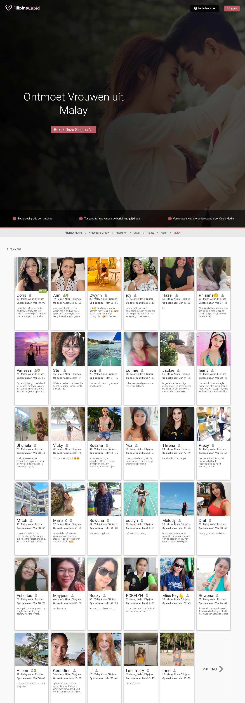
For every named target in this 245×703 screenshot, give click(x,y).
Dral (202, 520)
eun (92, 370)
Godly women (60, 608)
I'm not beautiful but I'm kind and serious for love (140, 610)
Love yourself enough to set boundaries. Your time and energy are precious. (139, 461)
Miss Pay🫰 (173, 595)
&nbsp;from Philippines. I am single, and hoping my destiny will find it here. (31, 611)
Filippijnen (121, 232)
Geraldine (61, 670)
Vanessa (24, 370)
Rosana (96, 445)
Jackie (168, 370)
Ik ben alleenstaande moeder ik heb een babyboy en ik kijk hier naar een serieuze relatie (213, 611)
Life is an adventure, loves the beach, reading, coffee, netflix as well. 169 (68, 386)
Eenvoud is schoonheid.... (101, 608)
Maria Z (60, 520)
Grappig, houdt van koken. (212, 533)
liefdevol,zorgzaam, (136, 533)
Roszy (94, 595)
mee (166, 670)
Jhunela (24, 445)
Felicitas (24, 595)
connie (132, 370)
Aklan (164, 232)
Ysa (129, 445)
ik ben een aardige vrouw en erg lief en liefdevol (140, 384)
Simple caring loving (99, 533)
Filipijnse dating (74, 232)
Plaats (150, 232)
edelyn (132, 520)
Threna (168, 445)
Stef (57, 370)
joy (128, 295)
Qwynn (95, 295)
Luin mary (135, 670)
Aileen (22, 670)
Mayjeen (61, 595)
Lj (91, 670)
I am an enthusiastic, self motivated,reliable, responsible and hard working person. (211, 462)
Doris (21, 295)
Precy (204, 445)
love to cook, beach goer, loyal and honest (104, 384)
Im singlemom (133, 683)
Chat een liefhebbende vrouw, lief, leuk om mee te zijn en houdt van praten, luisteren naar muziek (213, 312)
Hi (163, 308)
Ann (56, 295)
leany (203, 370)
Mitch (22, 520)
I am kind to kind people (174, 458)
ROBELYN (134, 595)
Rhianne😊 (209, 295)
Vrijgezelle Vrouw (99, 232)
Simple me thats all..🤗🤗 (66, 458)
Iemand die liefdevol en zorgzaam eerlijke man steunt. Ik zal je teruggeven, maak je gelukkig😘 (67, 537)
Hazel (167, 295)
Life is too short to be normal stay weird (31, 685)
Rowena (96, 520)
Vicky (58, 445)
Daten (137, 232)
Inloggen (232, 8)
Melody (169, 520)
